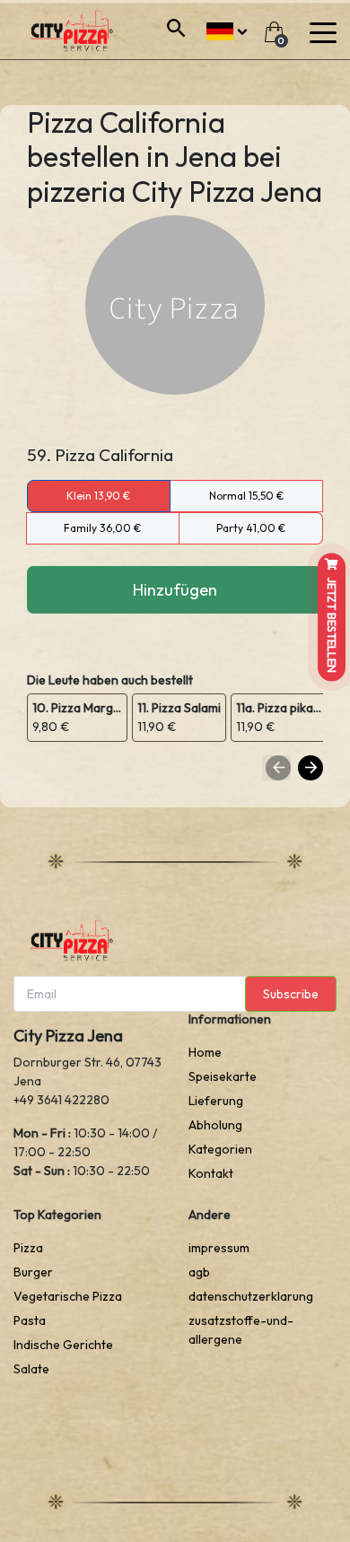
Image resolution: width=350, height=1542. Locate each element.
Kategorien (220, 1149)
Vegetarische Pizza (67, 1296)
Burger (33, 1272)
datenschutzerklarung (250, 1296)
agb (199, 1272)
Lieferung (215, 1101)
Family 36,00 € (102, 528)
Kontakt (210, 1173)
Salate (31, 1369)
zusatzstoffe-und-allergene (240, 1329)
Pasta (29, 1320)
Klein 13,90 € (98, 495)
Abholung (215, 1125)
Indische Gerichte (63, 1345)
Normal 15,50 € (246, 495)
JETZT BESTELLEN (332, 624)
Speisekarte (222, 1076)
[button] (226, 29)
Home (205, 1052)
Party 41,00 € (250, 528)
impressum (218, 1248)
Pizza (28, 1248)
